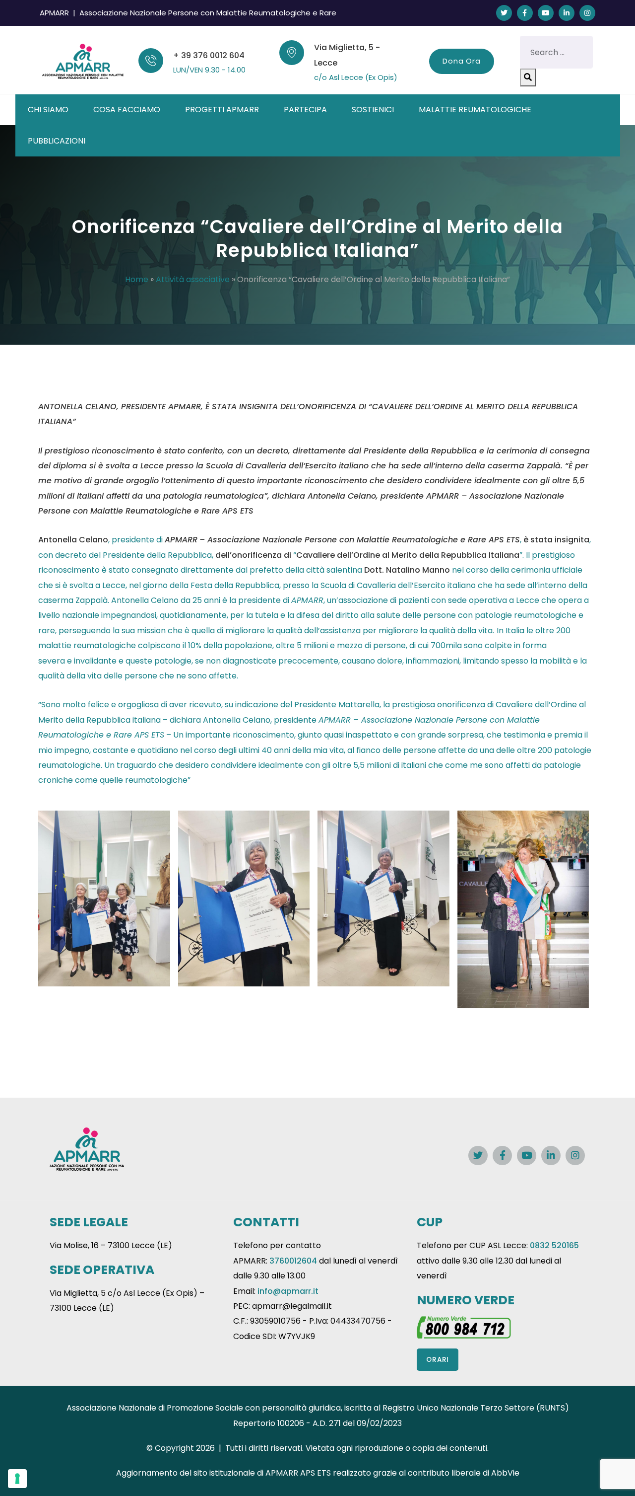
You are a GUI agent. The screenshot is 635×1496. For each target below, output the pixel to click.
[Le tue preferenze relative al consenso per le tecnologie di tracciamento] (17, 1478)
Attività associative (193, 279)
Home (136, 279)
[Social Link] (504, 13)
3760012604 (293, 1261)
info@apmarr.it (287, 1291)
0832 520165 (554, 1245)
